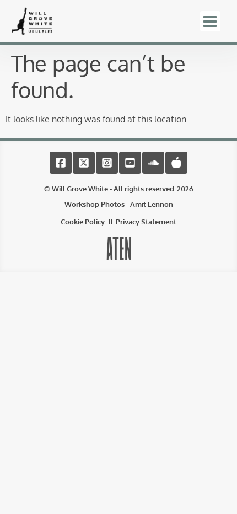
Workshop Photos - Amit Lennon (118, 204)
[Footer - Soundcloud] (153, 163)
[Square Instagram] (107, 163)
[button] (210, 21)
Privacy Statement (146, 221)
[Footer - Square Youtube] (130, 163)
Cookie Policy (83, 221)
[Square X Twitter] (84, 163)
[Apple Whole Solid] (176, 163)
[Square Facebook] (61, 163)
